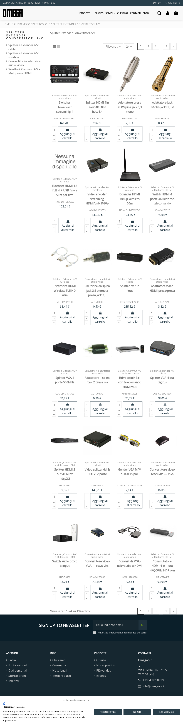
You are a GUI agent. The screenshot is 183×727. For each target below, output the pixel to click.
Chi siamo (58, 660)
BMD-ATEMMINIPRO (64, 118)
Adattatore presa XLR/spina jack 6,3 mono (130, 107)
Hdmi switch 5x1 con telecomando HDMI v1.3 (129, 382)
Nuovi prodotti (106, 665)
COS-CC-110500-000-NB (129, 485)
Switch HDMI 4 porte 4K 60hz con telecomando (162, 198)
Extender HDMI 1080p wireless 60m (129, 198)
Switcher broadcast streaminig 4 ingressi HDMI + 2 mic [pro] (65, 112)
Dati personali (17, 670)
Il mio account (17, 665)
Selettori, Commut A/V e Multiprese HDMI (24, 71)
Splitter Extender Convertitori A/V (24, 35)
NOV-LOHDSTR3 (97, 210)
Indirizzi (13, 681)
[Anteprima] (65, 94)
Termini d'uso (61, 676)
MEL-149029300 (65, 301)
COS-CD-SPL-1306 (162, 393)
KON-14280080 (97, 577)
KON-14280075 (162, 485)
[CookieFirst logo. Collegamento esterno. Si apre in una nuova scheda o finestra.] (4, 703)
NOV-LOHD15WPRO (129, 210)
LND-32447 (97, 485)
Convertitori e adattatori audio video (24, 63)
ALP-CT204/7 (162, 577)
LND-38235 (64, 485)
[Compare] (67, 88)
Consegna (59, 665)
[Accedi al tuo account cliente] (167, 13)
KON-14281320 (162, 210)
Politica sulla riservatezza (76, 700)
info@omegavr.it (154, 686)
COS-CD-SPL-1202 (129, 301)
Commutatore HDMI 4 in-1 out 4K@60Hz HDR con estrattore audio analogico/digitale (162, 570)
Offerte (101, 660)
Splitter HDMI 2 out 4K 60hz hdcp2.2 (64, 474)
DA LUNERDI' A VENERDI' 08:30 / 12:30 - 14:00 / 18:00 (29, 2)
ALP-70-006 (97, 301)
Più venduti (103, 670)
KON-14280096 (129, 577)
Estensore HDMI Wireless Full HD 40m (65, 290)
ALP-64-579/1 (162, 301)
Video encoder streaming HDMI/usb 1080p (97, 198)
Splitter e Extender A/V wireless (23, 55)
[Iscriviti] (143, 625)
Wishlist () (174, 2)
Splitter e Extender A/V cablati (23, 47)
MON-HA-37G (162, 118)
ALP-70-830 (97, 393)
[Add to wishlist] (62, 88)
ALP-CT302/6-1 (97, 118)
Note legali (59, 670)
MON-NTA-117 (129, 118)
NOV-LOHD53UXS (65, 201)
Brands (101, 676)
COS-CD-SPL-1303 (64, 393)
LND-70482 (64, 577)
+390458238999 (153, 680)
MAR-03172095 (129, 393)
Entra (12, 660)
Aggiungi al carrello (67, 136)
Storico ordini (17, 676)
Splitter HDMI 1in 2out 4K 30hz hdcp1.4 (97, 107)
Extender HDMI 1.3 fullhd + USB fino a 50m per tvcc (64, 190)
